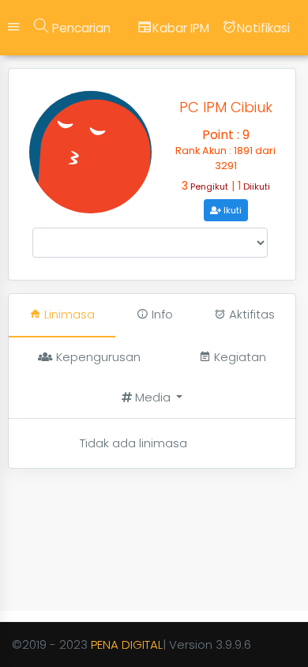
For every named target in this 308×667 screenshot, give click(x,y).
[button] (152, 398)
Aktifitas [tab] (250, 314)
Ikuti (231, 210)
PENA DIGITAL (127, 644)
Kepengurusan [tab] (97, 357)
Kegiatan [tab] (238, 357)
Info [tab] (160, 314)
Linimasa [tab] (68, 314)
